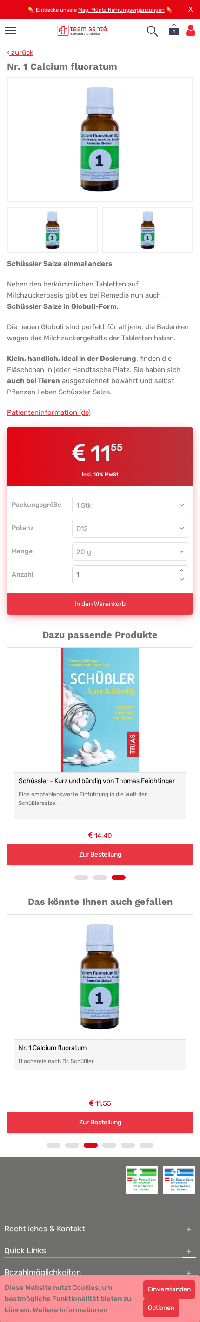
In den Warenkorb (100, 604)
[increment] (181, 570)
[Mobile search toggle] (152, 31)
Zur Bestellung (100, 854)
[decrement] (181, 579)
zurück (21, 52)
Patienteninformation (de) (49, 412)
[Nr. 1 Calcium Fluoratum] (100, 139)
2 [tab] (100, 877)
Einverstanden (169, 1289)
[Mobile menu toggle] (10, 31)
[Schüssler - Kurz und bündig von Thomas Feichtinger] (100, 710)
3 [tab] (119, 877)
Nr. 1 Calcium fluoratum (53, 1048)
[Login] (190, 30)
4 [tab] (109, 1145)
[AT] (82, 30)
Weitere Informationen (70, 1310)
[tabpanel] (100, 756)
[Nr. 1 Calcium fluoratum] (100, 977)
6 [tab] (146, 1145)
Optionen (161, 1308)
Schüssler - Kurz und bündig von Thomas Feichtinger (97, 781)
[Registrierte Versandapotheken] (142, 1179)
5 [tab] (128, 1145)
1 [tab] (81, 877)
